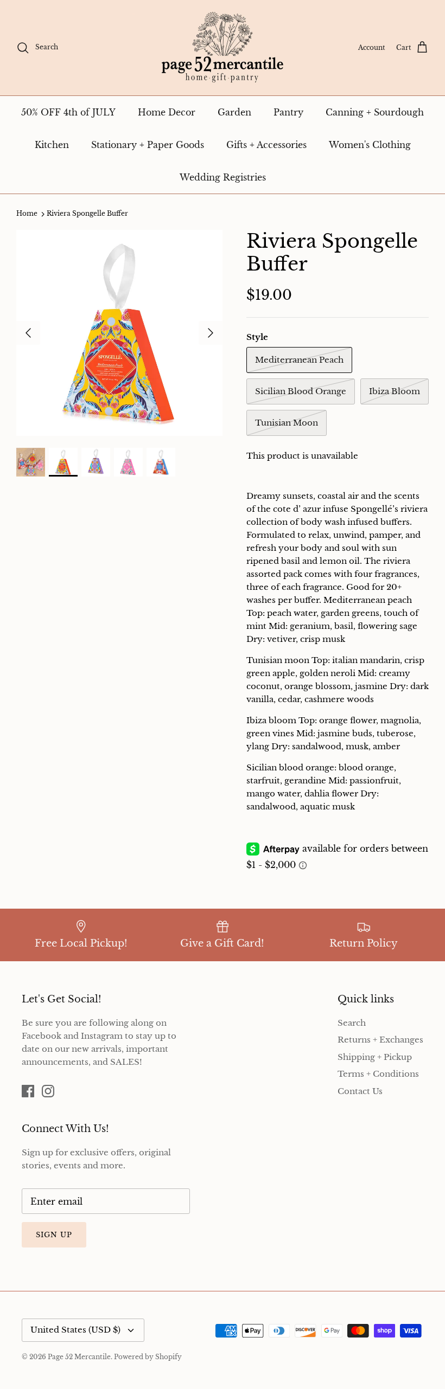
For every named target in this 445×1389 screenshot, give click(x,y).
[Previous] (28, 333)
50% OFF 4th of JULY (68, 112)
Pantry (288, 112)
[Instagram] (48, 1091)
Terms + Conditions (378, 1074)
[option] (119, 333)
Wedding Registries (223, 177)
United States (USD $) (75, 1329)
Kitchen (52, 144)
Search (352, 1023)
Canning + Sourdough (375, 112)
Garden (234, 112)
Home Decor (166, 112)
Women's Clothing (370, 144)
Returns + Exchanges (380, 1039)
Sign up (54, 1234)
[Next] (211, 333)
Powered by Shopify (148, 1357)
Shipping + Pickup (375, 1057)
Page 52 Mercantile (79, 1357)
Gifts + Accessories (266, 144)
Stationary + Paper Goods (147, 144)
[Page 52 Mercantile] (222, 48)
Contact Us (360, 1091)
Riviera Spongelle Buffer (87, 214)
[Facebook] (28, 1091)
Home (26, 214)
